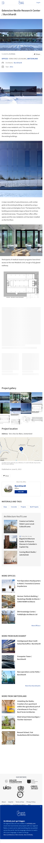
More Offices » (36, 625)
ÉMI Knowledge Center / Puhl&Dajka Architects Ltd (27, 613)
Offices (5, 59)
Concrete (14, 507)
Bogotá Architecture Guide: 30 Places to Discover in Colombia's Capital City (28, 543)
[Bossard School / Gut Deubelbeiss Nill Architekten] (8, 737)
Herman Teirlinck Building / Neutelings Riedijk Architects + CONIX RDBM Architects (29, 599)
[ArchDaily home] (21, 2)
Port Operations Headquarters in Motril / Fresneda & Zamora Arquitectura (29, 584)
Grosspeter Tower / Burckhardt (24, 658)
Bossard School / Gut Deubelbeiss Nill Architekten (28, 733)
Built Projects (34, 507)
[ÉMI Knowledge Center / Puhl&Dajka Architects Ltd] (8, 617)
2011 (11, 67)
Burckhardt (18, 63)
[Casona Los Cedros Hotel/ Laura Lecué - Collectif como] (10, 526)
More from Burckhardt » (33, 686)
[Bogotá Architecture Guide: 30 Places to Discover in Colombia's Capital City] (10, 542)
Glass (5, 507)
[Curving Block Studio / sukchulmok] (10, 557)
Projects (23, 507)
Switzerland (32, 59)
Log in (38, 2)
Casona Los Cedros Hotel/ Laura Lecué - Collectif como (27, 524)
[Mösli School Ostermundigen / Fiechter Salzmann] (8, 722)
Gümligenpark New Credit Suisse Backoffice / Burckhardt (29, 642)
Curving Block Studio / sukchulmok (27, 553)
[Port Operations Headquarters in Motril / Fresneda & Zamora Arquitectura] (8, 586)
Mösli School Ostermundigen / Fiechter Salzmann (28, 718)
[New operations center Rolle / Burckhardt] (8, 677)
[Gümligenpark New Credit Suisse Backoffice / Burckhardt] (8, 646)
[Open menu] (2, 2)
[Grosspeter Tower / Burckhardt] (8, 662)
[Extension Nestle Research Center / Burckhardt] (15, 397)
